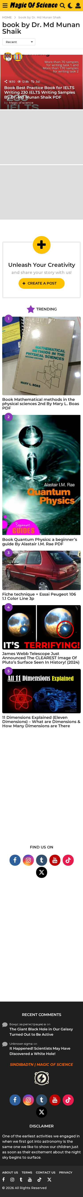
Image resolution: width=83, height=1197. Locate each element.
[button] (5, 5)
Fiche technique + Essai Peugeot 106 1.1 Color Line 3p (39, 596)
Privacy (65, 1172)
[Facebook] (15, 860)
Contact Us (45, 1172)
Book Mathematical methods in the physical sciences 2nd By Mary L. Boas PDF (40, 404)
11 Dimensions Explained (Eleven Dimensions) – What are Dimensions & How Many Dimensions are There (41, 722)
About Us (10, 1172)
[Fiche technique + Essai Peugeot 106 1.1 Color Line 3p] (41, 570)
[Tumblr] (41, 860)
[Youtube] (54, 860)
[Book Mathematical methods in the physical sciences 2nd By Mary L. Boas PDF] (41, 356)
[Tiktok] (68, 860)
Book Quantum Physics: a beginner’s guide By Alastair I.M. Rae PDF (39, 541)
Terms (27, 1172)
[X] (41, 872)
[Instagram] (28, 860)
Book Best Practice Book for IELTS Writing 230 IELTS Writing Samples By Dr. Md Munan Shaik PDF (39, 92)
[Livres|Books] (18, 56)
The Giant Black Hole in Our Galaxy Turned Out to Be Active (41, 1032)
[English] (7, 56)
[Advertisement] (41, 789)
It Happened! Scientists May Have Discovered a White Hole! (40, 1051)
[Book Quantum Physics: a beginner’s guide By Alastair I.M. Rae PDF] (41, 475)
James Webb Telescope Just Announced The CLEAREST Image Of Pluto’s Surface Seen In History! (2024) (40, 658)
